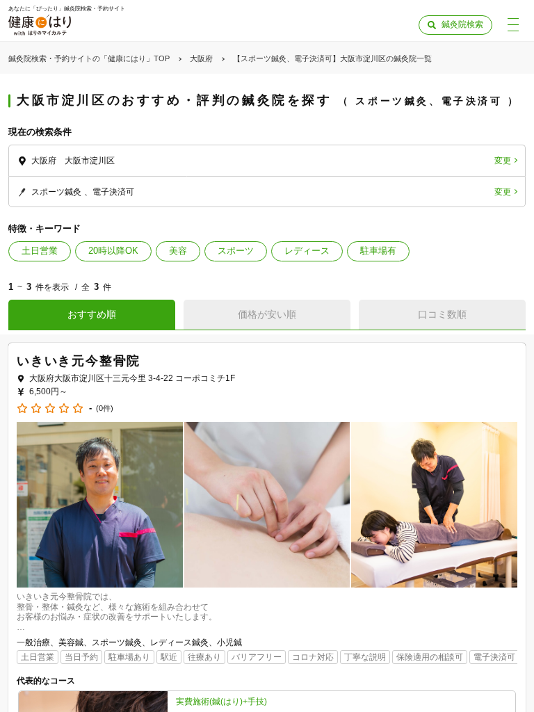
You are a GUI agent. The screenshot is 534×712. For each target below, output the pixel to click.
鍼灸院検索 (462, 24)
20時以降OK (113, 250)
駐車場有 (378, 250)
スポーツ (236, 250)
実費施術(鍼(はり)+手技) (221, 701)
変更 (502, 160)
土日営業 (40, 250)
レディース (307, 250)
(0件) (104, 408)
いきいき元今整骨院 (78, 361)
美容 (178, 250)
